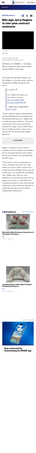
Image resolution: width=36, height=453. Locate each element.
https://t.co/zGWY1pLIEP (15, 100)
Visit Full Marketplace (28, 212)
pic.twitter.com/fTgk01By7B (16, 102)
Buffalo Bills (8, 15)
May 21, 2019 (11, 109)
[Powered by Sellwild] (31, 320)
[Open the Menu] (3, 2)
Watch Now (30, 2)
